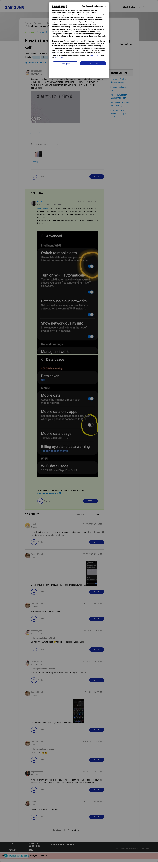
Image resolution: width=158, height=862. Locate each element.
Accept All (93, 64)
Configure (65, 64)
